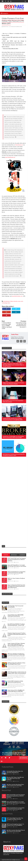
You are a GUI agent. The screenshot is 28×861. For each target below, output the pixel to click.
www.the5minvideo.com (17, 296)
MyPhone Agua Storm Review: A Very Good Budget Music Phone (16, 663)
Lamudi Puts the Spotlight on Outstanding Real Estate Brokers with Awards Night (13, 437)
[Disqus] (14, 481)
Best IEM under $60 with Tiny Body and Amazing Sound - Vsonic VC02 (16, 624)
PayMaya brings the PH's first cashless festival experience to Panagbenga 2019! (13, 419)
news (19, 301)
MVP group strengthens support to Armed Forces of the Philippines (15, 824)
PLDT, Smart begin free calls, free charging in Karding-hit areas (15, 818)
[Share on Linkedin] (16, 312)
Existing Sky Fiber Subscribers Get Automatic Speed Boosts (15, 772)
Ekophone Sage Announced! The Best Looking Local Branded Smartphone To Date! (17, 634)
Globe (11, 301)
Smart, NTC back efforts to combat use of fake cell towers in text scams (17, 565)
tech (22, 301)
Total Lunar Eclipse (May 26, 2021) (10, 48)
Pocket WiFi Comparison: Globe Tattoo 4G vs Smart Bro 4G (15, 681)
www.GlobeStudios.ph (10, 157)
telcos (8, 302)
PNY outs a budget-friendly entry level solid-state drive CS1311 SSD (16, 654)
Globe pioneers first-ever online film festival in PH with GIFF (13, 20)
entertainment (6, 301)
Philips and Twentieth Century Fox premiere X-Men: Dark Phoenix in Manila (13, 383)
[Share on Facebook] (6, 308)
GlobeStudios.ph (19, 144)
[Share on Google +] (6, 312)
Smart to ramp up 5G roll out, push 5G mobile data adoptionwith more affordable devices (16, 586)
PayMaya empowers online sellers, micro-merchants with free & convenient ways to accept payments (13, 365)
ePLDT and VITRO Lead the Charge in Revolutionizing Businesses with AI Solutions (17, 559)
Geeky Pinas (4, 859)
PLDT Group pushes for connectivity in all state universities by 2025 (16, 572)
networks (15, 301)
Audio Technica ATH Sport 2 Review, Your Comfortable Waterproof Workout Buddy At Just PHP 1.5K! (16, 644)
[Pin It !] (6, 315)
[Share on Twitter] (16, 308)
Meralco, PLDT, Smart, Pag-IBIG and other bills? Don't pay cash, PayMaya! (15, 778)
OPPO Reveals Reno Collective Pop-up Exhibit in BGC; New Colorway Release (17, 672)
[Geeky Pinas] (14, 7)
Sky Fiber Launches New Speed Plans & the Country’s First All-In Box (15, 785)
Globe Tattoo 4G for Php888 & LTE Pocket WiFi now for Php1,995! (16, 691)
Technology (4, 302)
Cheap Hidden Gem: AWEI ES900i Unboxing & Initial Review (15, 615)
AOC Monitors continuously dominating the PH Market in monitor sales (13, 455)
